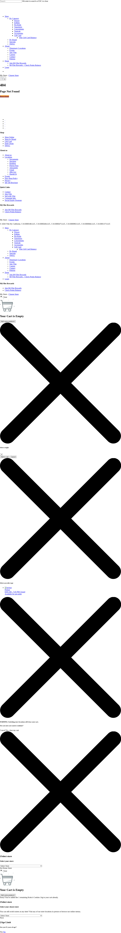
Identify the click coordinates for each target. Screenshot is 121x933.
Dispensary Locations (17, 260)
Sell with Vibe (10, 196)
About (7, 258)
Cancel (13, 457)
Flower (16, 232)
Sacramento (13, 159)
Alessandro (13, 168)
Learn (7, 279)
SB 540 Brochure (11, 183)
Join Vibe (8, 194)
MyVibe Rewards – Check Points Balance (25, 277)
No (4, 932)
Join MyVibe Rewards (13, 210)
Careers (12, 266)
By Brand (13, 251)
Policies (12, 270)
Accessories (18, 245)
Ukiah (11, 170)
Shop (7, 228)
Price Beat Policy (11, 178)
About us (8, 155)
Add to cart (5, 457)
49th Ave (12, 172)
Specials (12, 253)
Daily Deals (9, 144)
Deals (7, 273)
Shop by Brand (10, 139)
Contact (8, 192)
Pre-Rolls (17, 236)
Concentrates (19, 241)
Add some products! (8, 321)
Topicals (17, 243)
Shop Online (9, 137)
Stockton (12, 161)
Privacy (7, 181)
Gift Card (8, 141)
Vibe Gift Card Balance (28, 249)
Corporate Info (10, 198)
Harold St (13, 174)
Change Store (14, 75)
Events (7, 176)
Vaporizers (18, 239)
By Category (14, 230)
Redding (12, 164)
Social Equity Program (13, 200)
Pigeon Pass (13, 166)
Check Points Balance (13, 212)
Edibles (17, 234)
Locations (8, 157)
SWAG (7, 146)
